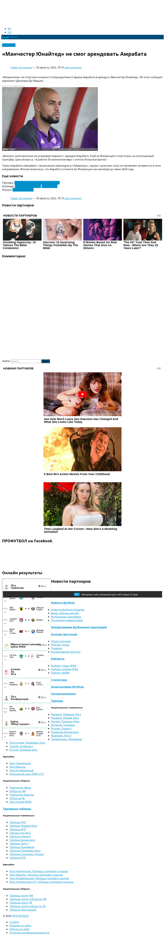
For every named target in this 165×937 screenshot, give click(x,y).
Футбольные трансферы (66, 616)
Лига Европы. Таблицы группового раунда (36, 875)
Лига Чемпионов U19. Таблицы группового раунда (41, 882)
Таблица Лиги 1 (19, 843)
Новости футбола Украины (67, 609)
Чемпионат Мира (20, 787)
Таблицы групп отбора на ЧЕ (27, 906)
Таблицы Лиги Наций (22, 910)
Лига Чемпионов (20, 763)
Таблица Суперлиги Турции (26, 854)
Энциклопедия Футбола (67, 687)
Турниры (57, 701)
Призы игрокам (61, 641)
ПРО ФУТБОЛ (20, 916)
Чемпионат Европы (21, 795)
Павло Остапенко (21, 67)
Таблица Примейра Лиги (25, 850)
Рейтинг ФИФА (60, 673)
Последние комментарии (67, 620)
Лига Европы (17, 767)
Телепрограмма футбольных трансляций (79, 627)
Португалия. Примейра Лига (27, 742)
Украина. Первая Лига (65, 718)
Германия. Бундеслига (65, 732)
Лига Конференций (21, 770)
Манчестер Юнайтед (28, 186)
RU (9, 28)
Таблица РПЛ (17, 858)
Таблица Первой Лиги (23, 826)
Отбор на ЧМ (17, 791)
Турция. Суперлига (21, 746)
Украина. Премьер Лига (66, 714)
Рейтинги (57, 659)
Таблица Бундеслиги (22, 840)
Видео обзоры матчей (65, 613)
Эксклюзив (8, 45)
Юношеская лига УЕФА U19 (26, 774)
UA (9, 32)
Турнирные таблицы (17, 809)
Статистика (59, 680)
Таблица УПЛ (17, 822)
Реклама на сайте (20, 925)
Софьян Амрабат (23, 190)
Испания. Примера (63, 725)
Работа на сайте (19, 929)
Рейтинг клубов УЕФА (64, 669)
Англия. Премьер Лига (65, 721)
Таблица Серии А (20, 836)
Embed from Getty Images (13, 86)
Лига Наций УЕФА (20, 802)
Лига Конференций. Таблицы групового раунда (39, 878)
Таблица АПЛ (17, 829)
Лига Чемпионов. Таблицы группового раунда (38, 871)
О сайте (14, 922)
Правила (56, 648)
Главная (13, 36)
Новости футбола (63, 602)
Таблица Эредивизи (21, 847)
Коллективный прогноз (65, 652)
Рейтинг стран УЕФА (63, 665)
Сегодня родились (63, 694)
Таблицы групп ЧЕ (20, 902)
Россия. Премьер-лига (23, 750)
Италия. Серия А (61, 728)
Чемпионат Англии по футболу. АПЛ (37, 182)
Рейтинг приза (60, 645)
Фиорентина (49, 186)
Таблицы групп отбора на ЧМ (27, 899)
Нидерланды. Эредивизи (66, 739)
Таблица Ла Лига (19, 833)
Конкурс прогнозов (64, 634)
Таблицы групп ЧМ (21, 895)
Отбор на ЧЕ (17, 798)
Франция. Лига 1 (61, 735)
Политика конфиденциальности (29, 932)
